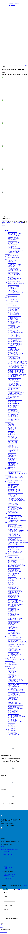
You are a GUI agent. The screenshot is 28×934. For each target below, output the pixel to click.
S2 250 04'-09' (11, 290)
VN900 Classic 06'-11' (13, 447)
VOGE (6, 658)
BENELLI (7, 254)
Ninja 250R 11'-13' (12, 438)
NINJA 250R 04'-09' (12, 437)
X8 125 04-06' (11, 548)
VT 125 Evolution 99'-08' (14, 294)
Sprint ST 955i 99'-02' (13, 650)
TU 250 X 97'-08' (12, 631)
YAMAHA (7, 666)
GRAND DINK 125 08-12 (14, 490)
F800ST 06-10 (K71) (13, 272)
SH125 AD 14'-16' (12, 380)
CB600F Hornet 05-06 (13, 321)
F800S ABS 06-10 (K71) (13, 269)
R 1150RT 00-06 (12, 279)
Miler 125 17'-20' (12, 497)
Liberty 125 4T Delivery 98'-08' (15, 531)
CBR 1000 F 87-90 (12, 331)
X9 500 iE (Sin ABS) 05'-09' (14, 552)
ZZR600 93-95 (11, 467)
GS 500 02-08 (11, 581)
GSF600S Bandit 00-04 (13, 593)
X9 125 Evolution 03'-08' (13, 549)
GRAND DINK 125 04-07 (14, 489)
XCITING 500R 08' (12, 506)
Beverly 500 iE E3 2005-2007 (15, 528)
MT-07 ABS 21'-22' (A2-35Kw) (15, 689)
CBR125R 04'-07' (12, 347)
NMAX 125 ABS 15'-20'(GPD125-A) (16, 692)
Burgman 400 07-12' (12, 562)
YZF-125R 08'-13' (12, 724)
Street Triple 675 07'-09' (13, 652)
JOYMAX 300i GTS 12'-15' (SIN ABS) (17, 641)
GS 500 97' (10, 582)
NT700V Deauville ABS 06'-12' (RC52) (17, 374)
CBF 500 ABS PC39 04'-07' (14, 326)
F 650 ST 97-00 (11, 266)
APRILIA (7, 230)
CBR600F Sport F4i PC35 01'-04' (15, 353)
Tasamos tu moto (8, 867)
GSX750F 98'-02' (12, 613)
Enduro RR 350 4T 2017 (13, 257)
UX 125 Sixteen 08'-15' (13, 632)
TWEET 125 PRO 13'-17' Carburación (17, 520)
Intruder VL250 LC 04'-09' (14, 619)
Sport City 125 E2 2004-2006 (14, 248)
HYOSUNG (8, 398)
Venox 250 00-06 (12, 502)
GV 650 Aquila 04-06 (13, 414)
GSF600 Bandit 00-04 (13, 592)
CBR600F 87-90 (12, 348)
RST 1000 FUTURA (13, 245)
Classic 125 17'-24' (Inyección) (15, 476)
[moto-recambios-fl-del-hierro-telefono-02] (15, 770)
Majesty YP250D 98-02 (13, 686)
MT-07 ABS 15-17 (12, 688)
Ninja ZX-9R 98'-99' (12, 442)
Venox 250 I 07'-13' (12, 503)
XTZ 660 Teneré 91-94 (13, 714)
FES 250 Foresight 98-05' (14, 358)
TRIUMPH (7, 645)
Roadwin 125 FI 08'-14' (13, 285)
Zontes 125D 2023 (12, 732)
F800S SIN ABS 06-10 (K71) (15, 270)
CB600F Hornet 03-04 (13, 319)
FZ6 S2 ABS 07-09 (12, 676)
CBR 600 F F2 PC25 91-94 (14, 338)
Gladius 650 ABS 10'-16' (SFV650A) (16, 578)
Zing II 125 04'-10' (12, 511)
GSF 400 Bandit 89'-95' (13, 586)
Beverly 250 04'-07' (12, 524)
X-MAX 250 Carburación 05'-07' (15, 701)
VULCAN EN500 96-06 (13, 450)
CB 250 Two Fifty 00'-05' (14, 307)
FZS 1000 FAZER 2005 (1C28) (15, 680)
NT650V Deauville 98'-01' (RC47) (16, 371)
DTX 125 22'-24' (12, 487)
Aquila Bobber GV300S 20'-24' (15, 400)
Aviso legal (6, 875)
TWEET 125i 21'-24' (13, 521)
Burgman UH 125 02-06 (13, 566)
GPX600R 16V (11, 432)
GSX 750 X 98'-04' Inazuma (14, 600)
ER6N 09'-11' (11, 431)
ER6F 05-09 (11, 424)
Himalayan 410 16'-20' (13, 555)
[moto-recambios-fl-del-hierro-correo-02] (15, 799)
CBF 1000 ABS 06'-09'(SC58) (15, 322)
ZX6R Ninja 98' (11, 459)
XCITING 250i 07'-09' (13, 504)
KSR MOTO (8, 475)
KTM (6, 478)
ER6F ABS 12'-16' (12, 428)
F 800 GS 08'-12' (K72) (13, 268)
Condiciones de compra (9, 874)
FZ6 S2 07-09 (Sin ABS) (13, 675)
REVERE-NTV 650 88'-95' (14, 378)
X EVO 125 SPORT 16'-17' (14, 544)
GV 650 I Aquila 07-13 (13, 415)
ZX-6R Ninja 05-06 (12, 458)
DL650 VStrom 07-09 (13, 570)
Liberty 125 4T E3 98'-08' (14, 533)
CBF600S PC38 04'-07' (13, 330)
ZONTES (7, 729)
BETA (6, 256)
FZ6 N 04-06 (11, 672)
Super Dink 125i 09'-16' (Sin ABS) (18, 65)
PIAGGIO (7, 522)
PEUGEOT (7, 517)
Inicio (3, 65)
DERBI (7, 295)
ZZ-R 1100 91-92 (12, 462)
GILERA (7, 300)
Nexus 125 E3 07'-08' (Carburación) (16, 301)
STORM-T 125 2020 (13, 665)
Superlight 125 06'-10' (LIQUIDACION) (17, 473)
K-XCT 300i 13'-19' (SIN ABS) (15, 493)
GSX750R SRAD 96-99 (13, 614)
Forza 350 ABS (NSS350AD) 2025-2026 (17, 365)
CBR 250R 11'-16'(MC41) (14, 335)
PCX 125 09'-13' (12, 376)
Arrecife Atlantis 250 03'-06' (14, 235)
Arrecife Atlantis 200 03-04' (14, 234)
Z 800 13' (10, 451)
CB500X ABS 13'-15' (13, 317)
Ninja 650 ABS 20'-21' (13, 440)
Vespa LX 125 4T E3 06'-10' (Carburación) (18, 542)
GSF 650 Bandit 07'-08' (13, 588)
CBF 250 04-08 (11, 325)
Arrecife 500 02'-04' (12, 232)
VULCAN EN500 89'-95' (14, 449)
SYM (6, 636)
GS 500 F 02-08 (11, 583)
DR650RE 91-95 (12, 577)
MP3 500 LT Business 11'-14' (14, 537)
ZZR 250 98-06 (11, 464)
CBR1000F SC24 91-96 (13, 345)
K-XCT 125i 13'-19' (12, 491)
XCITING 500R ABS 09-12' (14, 507)
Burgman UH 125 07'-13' (14, 568)
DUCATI (7, 298)
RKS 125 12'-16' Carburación (14, 471)
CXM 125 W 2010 (12, 662)
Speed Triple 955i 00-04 (13, 648)
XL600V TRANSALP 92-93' (15, 394)
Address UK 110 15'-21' (13, 557)
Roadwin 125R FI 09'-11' (13, 286)
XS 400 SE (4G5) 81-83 (13, 711)
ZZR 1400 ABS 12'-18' (13, 463)
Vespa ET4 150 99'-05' (13, 539)
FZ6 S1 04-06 (11, 674)
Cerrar (3, 225)
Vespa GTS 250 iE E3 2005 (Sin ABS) (17, 540)
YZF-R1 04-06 (11, 727)
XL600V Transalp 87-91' (13, 393)
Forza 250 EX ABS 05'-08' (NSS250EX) (17, 363)
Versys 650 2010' (12, 446)
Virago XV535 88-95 (13, 697)
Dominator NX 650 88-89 (14, 354)
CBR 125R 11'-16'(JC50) (13, 334)
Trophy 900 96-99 (12, 657)
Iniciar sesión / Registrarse (12, 918)
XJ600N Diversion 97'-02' (14, 706)
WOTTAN (7, 663)
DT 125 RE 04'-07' (12, 667)
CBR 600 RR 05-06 (12, 340)
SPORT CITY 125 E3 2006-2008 (15, 250)
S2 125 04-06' (11, 287)
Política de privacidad (9, 877)
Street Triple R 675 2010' (13, 653)
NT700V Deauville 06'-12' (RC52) (16, 372)
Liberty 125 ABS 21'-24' (13, 534)
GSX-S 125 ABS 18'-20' (13, 605)
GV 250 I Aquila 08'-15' (13, 413)
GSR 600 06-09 (11, 597)
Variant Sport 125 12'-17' (13, 296)
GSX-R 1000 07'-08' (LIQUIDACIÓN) (17, 601)
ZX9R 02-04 (11, 460)
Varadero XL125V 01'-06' (14, 387)
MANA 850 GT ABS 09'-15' (14, 238)
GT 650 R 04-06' (12, 406)
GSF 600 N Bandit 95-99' (14, 587)
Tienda (5, 866)
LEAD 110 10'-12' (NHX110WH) (16, 369)
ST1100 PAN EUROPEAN (14, 385)
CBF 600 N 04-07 (12, 329)
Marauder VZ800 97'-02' (13, 623)
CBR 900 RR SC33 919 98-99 (15, 344)
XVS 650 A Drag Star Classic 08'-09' (16, 716)
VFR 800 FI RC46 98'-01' (14, 391)
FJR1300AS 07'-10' (12, 671)
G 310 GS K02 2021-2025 (14, 273)
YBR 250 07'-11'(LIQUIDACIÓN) (16, 721)
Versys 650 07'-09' (12, 445)
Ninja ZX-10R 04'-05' (13, 441)
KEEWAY (7, 468)
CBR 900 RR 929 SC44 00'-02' (15, 341)
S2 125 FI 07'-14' (12, 288)
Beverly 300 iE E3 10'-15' (14, 526)
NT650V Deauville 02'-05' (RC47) (16, 370)
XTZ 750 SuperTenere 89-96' (14, 715)
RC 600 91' (10, 303)
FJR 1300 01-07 (11, 670)
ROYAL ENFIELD (9, 553)
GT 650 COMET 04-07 (13, 403)
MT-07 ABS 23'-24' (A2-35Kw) (15, 690)
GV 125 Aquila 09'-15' (13, 411)
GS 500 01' (10, 579)
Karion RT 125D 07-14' (13, 419)
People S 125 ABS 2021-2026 (15, 498)
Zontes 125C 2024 (12, 730)
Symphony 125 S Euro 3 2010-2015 (16, 644)
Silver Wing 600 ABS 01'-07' (14, 384)
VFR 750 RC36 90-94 (13, 388)
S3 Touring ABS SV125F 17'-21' (15, 292)
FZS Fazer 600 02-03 (13, 681)
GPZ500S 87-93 (11, 433)
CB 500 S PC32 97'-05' (13, 312)
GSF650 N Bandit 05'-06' (14, 595)
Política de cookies (8, 878)
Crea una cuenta (3, 932)
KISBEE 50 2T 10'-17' (13, 518)
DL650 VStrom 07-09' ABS (14, 571)
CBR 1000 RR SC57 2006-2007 (15, 332)
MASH (6, 513)
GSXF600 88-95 (12, 617)
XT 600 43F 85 (11, 712)
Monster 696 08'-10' (12, 299)
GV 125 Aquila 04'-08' (13, 410)
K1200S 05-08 (11, 276)
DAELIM (7, 282)
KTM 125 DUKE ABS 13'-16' (15, 480)
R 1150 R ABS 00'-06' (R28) (14, 278)
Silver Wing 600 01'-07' (13, 383)
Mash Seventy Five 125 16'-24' (15, 516)
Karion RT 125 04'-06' (13, 418)
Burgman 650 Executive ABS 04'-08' (16, 565)
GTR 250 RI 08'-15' (12, 409)
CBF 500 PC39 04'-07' (13, 327)
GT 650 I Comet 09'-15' (13, 405)
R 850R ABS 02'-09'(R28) (14, 281)
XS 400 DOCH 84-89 (13, 710)
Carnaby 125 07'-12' (12, 529)
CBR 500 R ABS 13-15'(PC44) (15, 336)
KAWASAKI (8, 422)
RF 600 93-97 (11, 624)
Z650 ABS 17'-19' (12, 453)
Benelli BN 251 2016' (13, 255)
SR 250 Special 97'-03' (13, 693)
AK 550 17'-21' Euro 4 (13, 486)
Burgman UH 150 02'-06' (14, 569)
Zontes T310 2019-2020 (13, 734)
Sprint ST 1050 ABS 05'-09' (14, 649)
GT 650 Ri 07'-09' (12, 407)
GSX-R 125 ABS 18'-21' (13, 602)
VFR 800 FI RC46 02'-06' (14, 389)
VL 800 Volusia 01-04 (13, 635)
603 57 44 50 (4, 846)
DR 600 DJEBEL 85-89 (13, 573)
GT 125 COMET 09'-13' (13, 401)
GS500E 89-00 (11, 584)
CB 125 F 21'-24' (12, 305)
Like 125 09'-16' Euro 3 (13, 494)
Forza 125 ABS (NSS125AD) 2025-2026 (17, 361)
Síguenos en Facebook (8, 851)
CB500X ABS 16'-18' (13, 318)
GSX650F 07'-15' (12, 610)
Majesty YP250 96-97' (13, 685)
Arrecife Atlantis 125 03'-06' (14, 233)
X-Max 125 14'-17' (12, 699)
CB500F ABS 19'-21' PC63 (14, 316)
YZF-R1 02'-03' (11, 725)
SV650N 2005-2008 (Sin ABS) (15, 627)
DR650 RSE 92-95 (12, 575)
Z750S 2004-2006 (12, 455)
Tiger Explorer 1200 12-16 (14, 655)
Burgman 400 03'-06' (13, 561)
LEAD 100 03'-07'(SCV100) (14, 366)
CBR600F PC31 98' (12, 352)
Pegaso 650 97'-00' (12, 239)
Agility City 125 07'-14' (13, 484)
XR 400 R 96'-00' (12, 397)
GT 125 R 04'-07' (12, 402)
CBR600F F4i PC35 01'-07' (14, 349)
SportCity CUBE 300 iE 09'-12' (15, 251)
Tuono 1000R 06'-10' (13, 252)
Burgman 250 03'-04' (13, 560)
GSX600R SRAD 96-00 (13, 609)
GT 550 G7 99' (11, 434)
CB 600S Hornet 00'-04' (13, 314)
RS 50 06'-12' (11, 243)
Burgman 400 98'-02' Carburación (15, 564)
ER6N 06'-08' (11, 429)
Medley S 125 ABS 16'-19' (14, 535)
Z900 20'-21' (11, 456)
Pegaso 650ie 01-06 (12, 241)
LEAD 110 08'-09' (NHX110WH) (16, 367)
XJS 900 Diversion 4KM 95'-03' (15, 708)
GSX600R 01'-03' (12, 606)
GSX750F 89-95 (12, 612)
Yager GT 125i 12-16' (13, 509)
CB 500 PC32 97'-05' (13, 310)
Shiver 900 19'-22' (12, 246)
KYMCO (7, 65)
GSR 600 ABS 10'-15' (13, 599)
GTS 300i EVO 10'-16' (13, 640)
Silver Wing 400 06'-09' (13, 382)
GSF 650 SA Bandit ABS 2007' (15, 591)
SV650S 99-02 (11, 630)
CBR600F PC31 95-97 (13, 350)
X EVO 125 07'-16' (12, 543)
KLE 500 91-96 (11, 436)
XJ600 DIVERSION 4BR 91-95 (15, 705)
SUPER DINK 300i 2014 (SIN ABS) (16, 500)
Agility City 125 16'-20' (13, 485)
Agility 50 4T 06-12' (12, 482)
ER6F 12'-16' (11, 425)
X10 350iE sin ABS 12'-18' (14, 547)
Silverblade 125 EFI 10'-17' (14, 472)
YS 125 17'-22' (11, 723)
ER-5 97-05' (10, 423)
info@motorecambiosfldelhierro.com (9, 849)
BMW (6, 259)
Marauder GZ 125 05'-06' (14, 621)
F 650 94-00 (10, 261)
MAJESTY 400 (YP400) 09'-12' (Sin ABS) (18, 684)
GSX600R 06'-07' (12, 608)
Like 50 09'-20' (11, 495)
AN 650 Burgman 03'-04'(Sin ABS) (16, 559)
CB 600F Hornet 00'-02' (13, 313)
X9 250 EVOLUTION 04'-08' (15, 551)
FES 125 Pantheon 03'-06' (14, 357)
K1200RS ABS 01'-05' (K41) (14, 274)
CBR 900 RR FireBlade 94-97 (15, 343)
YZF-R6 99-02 (11, 728)
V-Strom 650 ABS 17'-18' (14, 633)
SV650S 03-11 (11, 628)
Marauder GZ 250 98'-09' (14, 622)
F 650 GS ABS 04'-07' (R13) (14, 265)
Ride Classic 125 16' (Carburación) (16, 477)
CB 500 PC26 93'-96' (13, 309)
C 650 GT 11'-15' (12, 260)
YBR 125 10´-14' (12, 719)
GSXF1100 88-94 (12, 615)
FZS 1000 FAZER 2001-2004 (15, 679)
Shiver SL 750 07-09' (13, 247)
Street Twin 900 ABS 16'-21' (14, 654)
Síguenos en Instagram (8, 854)
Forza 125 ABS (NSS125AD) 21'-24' (16, 362)
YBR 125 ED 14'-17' (13, 720)
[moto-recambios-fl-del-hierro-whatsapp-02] (15, 784)
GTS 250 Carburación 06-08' (14, 639)
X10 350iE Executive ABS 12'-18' (16, 546)
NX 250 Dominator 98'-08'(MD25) (16, 375)
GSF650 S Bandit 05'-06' (13, 596)
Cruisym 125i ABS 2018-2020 (15, 637)
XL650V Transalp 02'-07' (14, 396)
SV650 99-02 (11, 626)
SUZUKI (7, 556)
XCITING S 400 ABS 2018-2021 (15, 508)
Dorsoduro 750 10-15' (13, 237)
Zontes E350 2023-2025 (13, 733)
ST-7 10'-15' (10, 420)
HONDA (7, 304)
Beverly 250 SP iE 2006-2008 (15, 525)
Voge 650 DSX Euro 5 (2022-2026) (16, 659)
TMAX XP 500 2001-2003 (14, 696)
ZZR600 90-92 (11, 465)
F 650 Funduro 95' (12, 263)
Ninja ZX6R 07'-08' (12, 444)
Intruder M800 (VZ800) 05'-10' (15, 618)
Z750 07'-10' (11, 454)
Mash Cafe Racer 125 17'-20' (14, 515)
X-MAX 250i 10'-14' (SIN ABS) (15, 703)
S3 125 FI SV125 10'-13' (13, 291)
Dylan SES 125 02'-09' (13, 356)
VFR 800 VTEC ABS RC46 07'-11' (16, 392)
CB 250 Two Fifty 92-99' (13, 308)
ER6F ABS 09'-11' (12, 427)
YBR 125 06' (11, 717)
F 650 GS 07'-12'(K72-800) (14, 264)
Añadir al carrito (6, 218)
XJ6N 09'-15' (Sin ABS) (13, 707)
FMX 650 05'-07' (12, 360)
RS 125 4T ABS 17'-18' (13, 242)
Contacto (6, 868)
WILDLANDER (9, 661)
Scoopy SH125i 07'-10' (13, 379)
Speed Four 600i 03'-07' (13, 646)
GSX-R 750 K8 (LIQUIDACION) (16, 604)
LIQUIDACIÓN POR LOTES (12, 512)
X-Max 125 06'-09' (12, 698)
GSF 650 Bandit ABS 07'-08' (14, 590)
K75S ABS (10, 277)
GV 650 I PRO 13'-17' (13, 416)
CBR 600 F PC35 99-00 (13, 339)
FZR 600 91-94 (11, 677)
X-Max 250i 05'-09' (12, 702)
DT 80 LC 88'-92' (12, 668)
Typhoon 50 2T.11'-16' (13, 538)
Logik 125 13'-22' (12, 469)
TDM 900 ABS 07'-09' (13, 694)
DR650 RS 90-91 (12, 574)
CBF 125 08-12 (11, 323)
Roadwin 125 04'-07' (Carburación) (16, 283)
